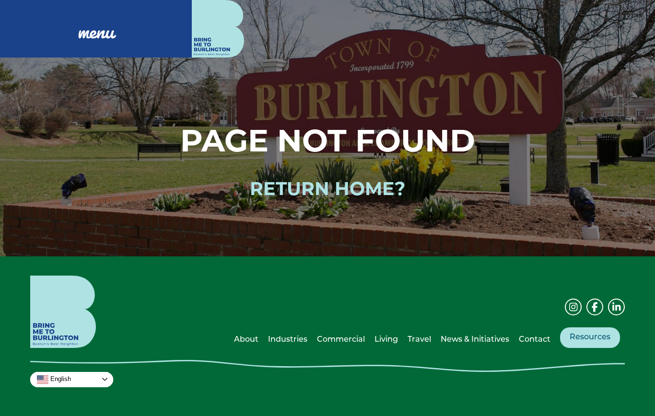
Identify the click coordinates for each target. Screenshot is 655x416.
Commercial (341, 340)
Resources (590, 337)
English (59, 378)
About (246, 340)
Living (386, 340)
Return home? (327, 190)
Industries (287, 340)
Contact (534, 340)
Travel (419, 340)
